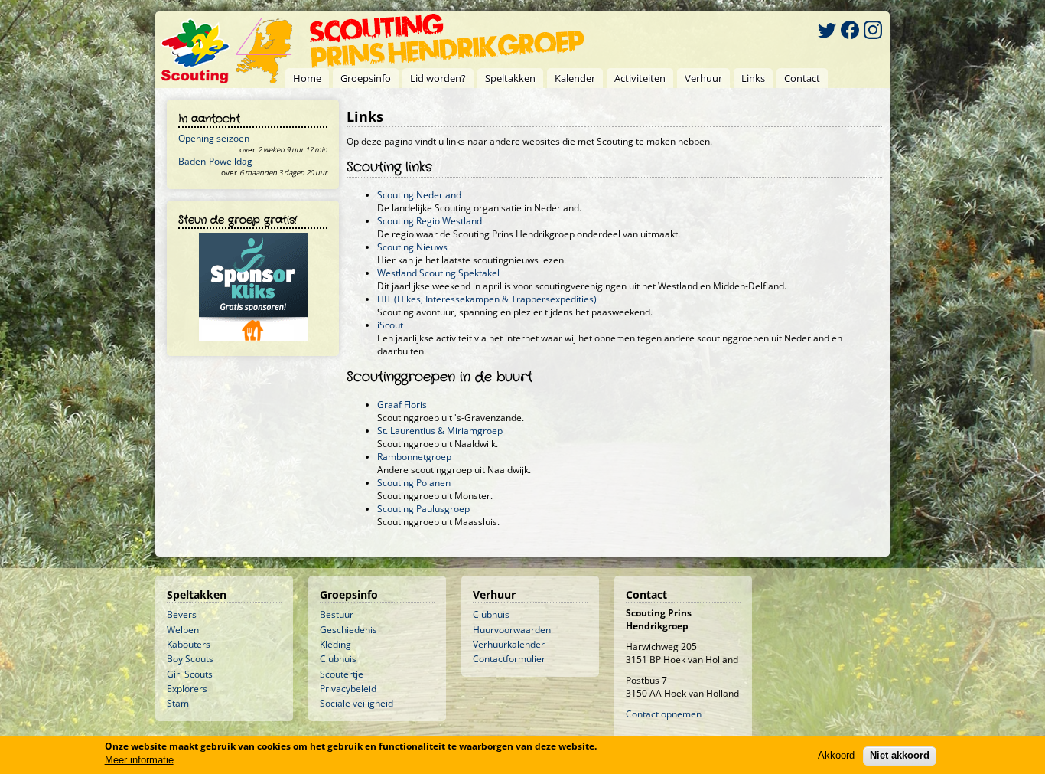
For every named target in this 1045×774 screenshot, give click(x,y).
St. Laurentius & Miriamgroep (440, 430)
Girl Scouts (190, 674)
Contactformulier (509, 658)
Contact (802, 78)
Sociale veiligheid (356, 703)
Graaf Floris (402, 404)
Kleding (335, 644)
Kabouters (188, 644)
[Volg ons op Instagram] (873, 31)
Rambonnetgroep (414, 456)
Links (753, 78)
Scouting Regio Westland (429, 220)
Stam (178, 703)
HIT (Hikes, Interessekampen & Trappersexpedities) (487, 298)
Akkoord (836, 755)
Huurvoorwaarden (512, 629)
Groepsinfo (365, 78)
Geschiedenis (348, 629)
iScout (390, 324)
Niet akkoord (899, 755)
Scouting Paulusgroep (423, 508)
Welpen (183, 629)
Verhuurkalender (509, 644)
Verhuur (703, 78)
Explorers (187, 688)
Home (307, 78)
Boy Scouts (190, 658)
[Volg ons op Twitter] (827, 31)
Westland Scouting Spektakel (438, 272)
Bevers (182, 614)
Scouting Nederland (419, 194)
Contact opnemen (664, 713)
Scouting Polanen (414, 482)
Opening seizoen (213, 138)
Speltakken (510, 78)
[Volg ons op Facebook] (850, 31)
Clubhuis (338, 658)
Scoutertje (341, 674)
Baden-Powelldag (215, 161)
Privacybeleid (348, 688)
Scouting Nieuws (412, 246)
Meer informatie (139, 760)
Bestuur (336, 614)
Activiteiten (640, 78)
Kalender (575, 78)
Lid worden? (438, 78)
